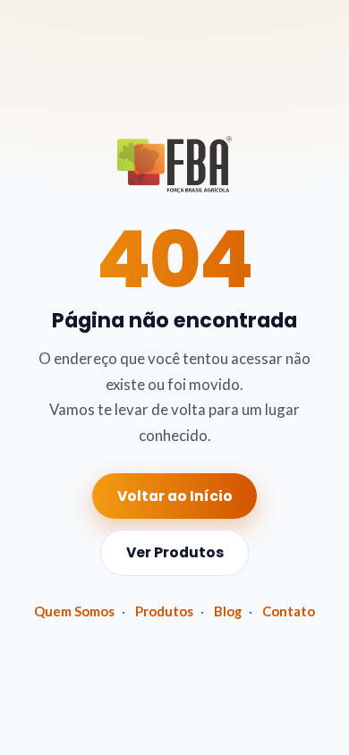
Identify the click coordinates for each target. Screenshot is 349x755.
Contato (288, 611)
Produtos (164, 611)
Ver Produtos (175, 552)
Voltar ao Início (175, 496)
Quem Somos (74, 611)
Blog (228, 611)
